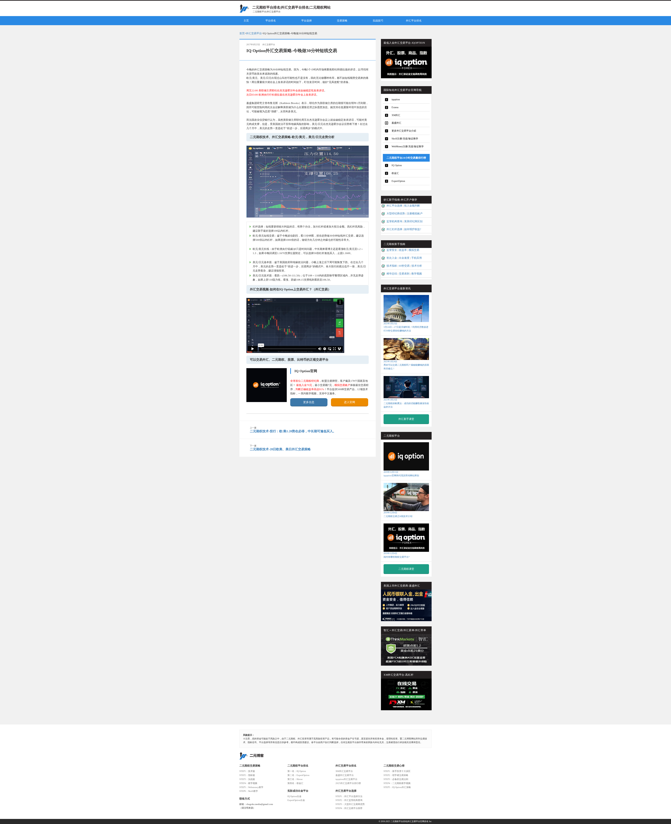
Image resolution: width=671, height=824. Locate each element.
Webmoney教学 (251, 787)
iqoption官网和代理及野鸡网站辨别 (401, 474)
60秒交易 (404, 265)
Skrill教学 (248, 791)
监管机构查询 (394, 221)
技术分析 (417, 265)
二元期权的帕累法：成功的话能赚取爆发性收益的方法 (406, 403)
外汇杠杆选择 (394, 229)
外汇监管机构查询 (349, 800)
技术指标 (392, 265)
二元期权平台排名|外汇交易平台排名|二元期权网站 (291, 7)
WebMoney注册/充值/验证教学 (408, 146)
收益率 (403, 250)
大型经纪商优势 (396, 213)
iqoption (396, 99)
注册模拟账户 (415, 213)
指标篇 (247, 775)
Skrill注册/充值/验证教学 (405, 138)
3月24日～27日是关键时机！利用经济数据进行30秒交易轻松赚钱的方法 (406, 327)
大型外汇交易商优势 (350, 804)
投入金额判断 (412, 205)
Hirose (295, 779)
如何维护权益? (412, 229)
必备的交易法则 (396, 779)
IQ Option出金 (294, 796)
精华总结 (392, 273)
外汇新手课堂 (406, 419)
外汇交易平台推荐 (349, 808)
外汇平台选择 (394, 205)
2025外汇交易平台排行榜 (348, 783)
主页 (246, 20)
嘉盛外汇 (396, 123)
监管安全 (392, 250)
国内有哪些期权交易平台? (397, 555)
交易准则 (404, 273)
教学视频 (416, 273)
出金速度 (404, 257)
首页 (242, 33)
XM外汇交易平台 (344, 771)
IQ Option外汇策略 (397, 787)
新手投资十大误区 (397, 771)
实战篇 (247, 779)
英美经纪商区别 (413, 221)
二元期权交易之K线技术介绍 (398, 514)
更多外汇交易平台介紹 (404, 130)
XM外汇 (396, 115)
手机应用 (416, 257)
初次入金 (392, 257)
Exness (395, 107)
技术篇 (247, 771)
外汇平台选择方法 (349, 796)
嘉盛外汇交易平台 (345, 775)
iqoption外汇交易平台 (346, 779)
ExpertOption (398, 181)
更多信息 (308, 402)
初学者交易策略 (396, 775)
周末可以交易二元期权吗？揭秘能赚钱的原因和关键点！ (406, 365)
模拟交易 (414, 250)
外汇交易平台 (254, 33)
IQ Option (397, 165)
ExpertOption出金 (296, 800)
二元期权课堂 (406, 569)
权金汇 (395, 173)
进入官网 (349, 402)
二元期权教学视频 (397, 783)
